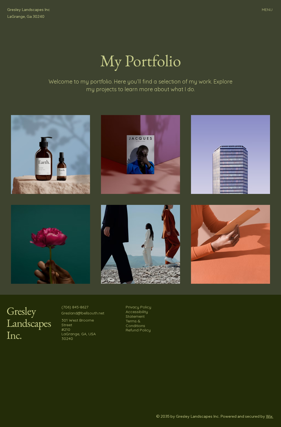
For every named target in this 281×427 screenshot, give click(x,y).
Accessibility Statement (137, 314)
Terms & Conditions (135, 323)
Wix (269, 416)
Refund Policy (138, 330)
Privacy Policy (138, 307)
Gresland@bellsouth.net (82, 313)
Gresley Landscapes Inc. (29, 323)
